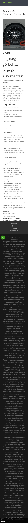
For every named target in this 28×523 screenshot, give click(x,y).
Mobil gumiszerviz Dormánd (17, 258)
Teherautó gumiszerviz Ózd (16, 487)
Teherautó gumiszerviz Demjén (11, 388)
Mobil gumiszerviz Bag (9, 246)
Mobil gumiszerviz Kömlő (9, 309)
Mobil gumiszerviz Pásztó (15, 347)
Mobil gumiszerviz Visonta (17, 369)
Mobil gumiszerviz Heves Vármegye (16, 285)
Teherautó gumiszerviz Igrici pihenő (14, 429)
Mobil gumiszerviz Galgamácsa (12, 268)
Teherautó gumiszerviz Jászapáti (11, 430)
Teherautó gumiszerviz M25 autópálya (14, 452)
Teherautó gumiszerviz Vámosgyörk (14, 517)
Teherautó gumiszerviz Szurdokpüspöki (14, 509)
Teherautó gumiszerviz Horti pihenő (16, 427)
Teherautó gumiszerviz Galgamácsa (14, 403)
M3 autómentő (18, 236)
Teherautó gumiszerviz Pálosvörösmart (14, 488)
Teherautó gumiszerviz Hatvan (11, 422)
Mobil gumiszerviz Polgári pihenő (16, 350)
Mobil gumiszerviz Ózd (19, 342)
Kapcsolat (14, 232)
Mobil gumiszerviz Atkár (19, 244)
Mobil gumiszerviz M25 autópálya (16, 311)
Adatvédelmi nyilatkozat (14, 237)
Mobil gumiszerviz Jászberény (18, 294)
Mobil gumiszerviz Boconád (17, 249)
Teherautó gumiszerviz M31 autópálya (14, 458)
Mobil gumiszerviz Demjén (14, 255)
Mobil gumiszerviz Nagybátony (16, 338)
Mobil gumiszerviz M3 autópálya (12, 313)
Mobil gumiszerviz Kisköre (17, 307)
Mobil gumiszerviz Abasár (9, 241)
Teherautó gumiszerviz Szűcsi (17, 507)
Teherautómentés (14, 230)
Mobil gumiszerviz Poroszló (12, 352)
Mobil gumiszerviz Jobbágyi (12, 295)
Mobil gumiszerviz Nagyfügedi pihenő (12, 340)
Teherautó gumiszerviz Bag (13, 377)
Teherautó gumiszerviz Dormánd (17, 391)
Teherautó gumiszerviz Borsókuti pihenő (14, 386)
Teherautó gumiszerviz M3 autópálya (14, 454)
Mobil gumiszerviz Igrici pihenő (12, 290)
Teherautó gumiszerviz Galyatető (11, 405)
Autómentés (14, 226)
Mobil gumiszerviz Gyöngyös (14, 273)
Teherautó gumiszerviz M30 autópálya (14, 456)
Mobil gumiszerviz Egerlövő (18, 261)
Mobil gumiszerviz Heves (9, 287)
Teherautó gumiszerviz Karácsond (16, 437)
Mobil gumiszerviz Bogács (9, 251)
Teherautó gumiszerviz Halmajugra (14, 420)
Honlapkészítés (14, 239)
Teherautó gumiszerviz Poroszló (11, 498)
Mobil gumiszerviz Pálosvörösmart (12, 343)
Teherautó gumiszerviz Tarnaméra (11, 510)
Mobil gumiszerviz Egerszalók (12, 263)
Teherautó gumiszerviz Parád (11, 490)
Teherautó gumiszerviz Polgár (17, 495)
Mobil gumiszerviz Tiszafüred (15, 365)
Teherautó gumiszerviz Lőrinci (15, 451)
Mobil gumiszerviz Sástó (18, 355)
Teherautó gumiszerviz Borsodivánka (16, 384)
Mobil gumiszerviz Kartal (15, 299)
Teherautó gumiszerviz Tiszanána (16, 516)
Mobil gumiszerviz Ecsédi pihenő (12, 260)
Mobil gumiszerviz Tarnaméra (12, 362)
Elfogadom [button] (3, 521)
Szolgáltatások (14, 225)
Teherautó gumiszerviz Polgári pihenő (14, 497)
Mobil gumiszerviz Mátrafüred (14, 321)
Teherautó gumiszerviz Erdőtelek (17, 398)
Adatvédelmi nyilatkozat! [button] (11, 519)
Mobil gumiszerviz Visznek (11, 371)
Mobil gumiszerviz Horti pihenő (16, 289)
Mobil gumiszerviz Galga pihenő (17, 266)
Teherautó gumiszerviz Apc (13, 374)
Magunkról (14, 223)
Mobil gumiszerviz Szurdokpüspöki (15, 360)
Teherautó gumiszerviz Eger (11, 394)
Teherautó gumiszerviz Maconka (11, 461)
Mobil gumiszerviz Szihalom (12, 357)
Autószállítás (14, 228)
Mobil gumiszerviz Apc (14, 243)
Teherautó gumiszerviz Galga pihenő (14, 401)
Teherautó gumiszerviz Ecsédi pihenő (14, 393)
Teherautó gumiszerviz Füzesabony (14, 400)
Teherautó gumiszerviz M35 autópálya (14, 459)
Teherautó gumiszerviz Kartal (11, 439)
